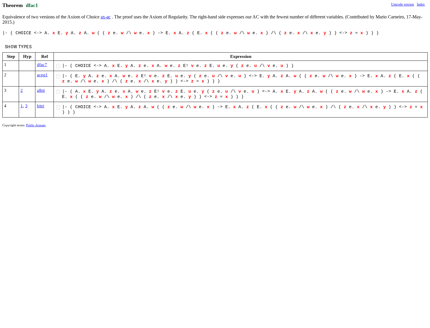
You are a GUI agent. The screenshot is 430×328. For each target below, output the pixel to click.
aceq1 (42, 74)
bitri (40, 105)
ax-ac (106, 16)
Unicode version (402, 4)
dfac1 (32, 5)
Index (421, 4)
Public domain (36, 125)
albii (41, 90)
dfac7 (42, 64)
